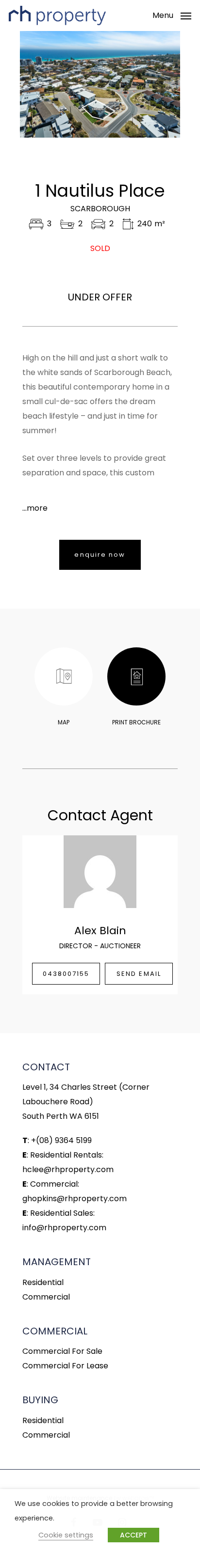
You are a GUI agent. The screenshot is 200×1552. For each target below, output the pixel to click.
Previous (30, 84)
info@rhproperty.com (64, 1227)
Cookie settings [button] (65, 1535)
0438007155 (66, 973)
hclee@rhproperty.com (68, 1169)
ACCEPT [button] (133, 1535)
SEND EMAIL (139, 973)
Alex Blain (100, 930)
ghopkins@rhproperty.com (74, 1198)
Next (169, 84)
